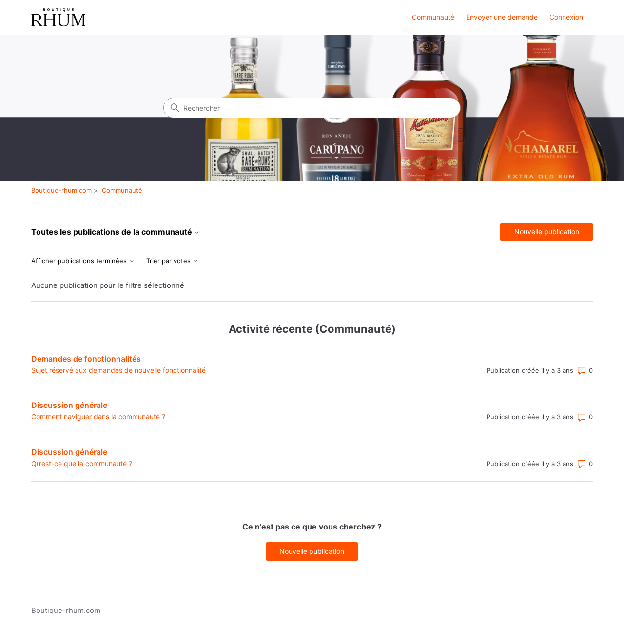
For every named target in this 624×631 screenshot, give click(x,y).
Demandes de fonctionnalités (86, 359)
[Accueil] (58, 17)
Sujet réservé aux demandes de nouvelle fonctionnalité (118, 370)
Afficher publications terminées (80, 261)
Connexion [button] (566, 17)
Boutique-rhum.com (61, 190)
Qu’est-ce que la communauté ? (81, 463)
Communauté (433, 17)
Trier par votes (169, 261)
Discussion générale (69, 405)
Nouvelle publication (546, 231)
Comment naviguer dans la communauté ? (98, 416)
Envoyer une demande (502, 17)
